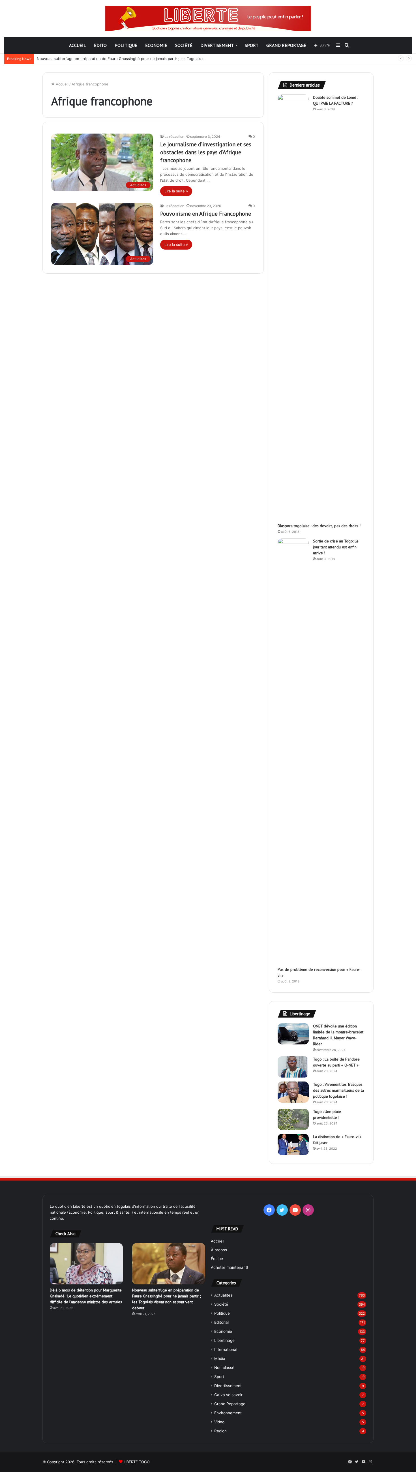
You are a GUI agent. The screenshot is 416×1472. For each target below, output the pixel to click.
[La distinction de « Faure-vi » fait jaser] (293, 1144)
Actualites (223, 1295)
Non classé (224, 1367)
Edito (100, 45)
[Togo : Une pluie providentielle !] (293, 1119)
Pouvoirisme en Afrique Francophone (205, 213)
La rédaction (174, 136)
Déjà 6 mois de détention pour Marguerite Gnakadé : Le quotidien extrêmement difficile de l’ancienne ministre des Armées (86, 1296)
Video (219, 1422)
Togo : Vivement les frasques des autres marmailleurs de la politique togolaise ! (338, 1090)
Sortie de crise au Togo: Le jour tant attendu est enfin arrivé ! (336, 546)
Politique (126, 45)
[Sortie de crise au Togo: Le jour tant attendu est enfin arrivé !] (293, 750)
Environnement (228, 1413)
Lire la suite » (176, 191)
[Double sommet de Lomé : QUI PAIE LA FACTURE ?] (293, 307)
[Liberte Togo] (208, 18)
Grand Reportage (286, 45)
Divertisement (217, 45)
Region (220, 1431)
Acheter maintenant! (229, 1267)
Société (183, 45)
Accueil (77, 45)
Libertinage (224, 1340)
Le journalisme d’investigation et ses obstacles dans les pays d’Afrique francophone (205, 152)
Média (219, 1358)
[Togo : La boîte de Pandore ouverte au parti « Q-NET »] (293, 1067)
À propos (219, 1250)
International (225, 1349)
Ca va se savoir (228, 1394)
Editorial (221, 1322)
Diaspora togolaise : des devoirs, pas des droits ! (319, 525)
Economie (156, 45)
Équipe (217, 1258)
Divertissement (228, 1385)
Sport (251, 45)
